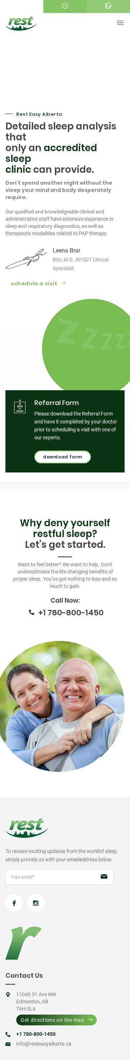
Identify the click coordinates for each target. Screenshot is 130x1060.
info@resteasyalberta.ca (44, 1044)
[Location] (21, 6)
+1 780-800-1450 (71, 612)
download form (62, 457)
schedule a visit (34, 283)
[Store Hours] (65, 6)
